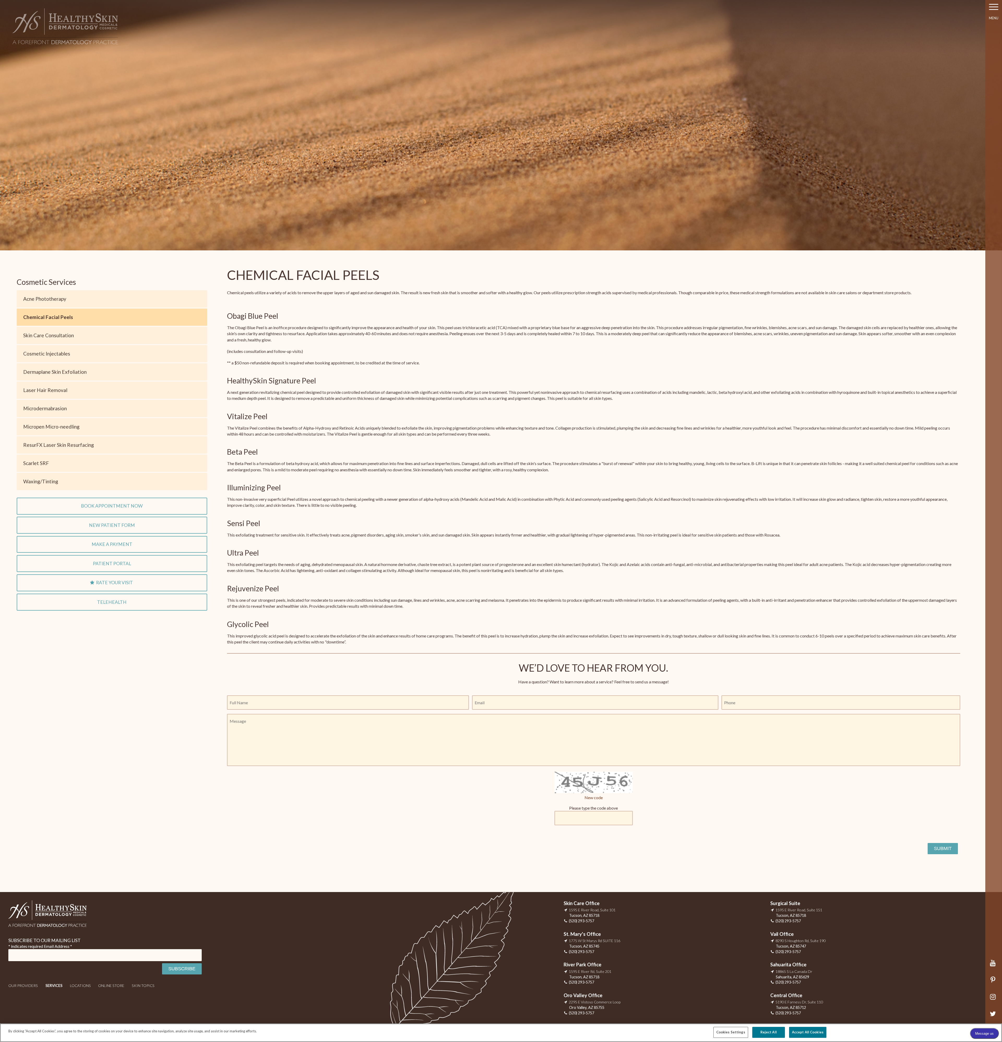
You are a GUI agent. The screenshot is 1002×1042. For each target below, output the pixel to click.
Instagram (993, 999)
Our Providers (23, 985)
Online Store (111, 985)
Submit (943, 848)
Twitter (993, 1016)
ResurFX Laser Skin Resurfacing (58, 445)
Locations (80, 985)
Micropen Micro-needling (51, 427)
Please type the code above (593, 807)
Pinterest (993, 982)
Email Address (58, 946)
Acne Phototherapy (44, 299)
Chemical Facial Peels (48, 317)
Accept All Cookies (808, 1032)
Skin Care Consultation (48, 335)
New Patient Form (112, 525)
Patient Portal (112, 563)
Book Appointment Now (112, 506)
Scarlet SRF (36, 463)
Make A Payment (112, 544)
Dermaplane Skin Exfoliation (55, 372)
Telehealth (112, 602)
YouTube (993, 965)
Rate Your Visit (114, 582)
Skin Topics (143, 985)
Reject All (768, 1032)
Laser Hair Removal (45, 390)
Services (53, 985)
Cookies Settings (730, 1032)
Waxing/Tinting (40, 481)
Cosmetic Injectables (46, 354)
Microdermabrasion (45, 408)
